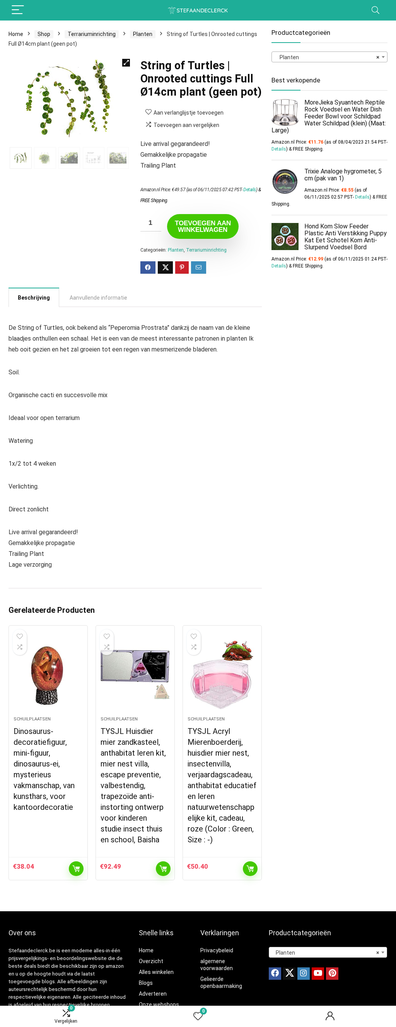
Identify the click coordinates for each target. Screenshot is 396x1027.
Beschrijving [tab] (34, 298)
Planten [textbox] (327, 57)
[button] (126, 63)
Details (249, 189)
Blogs (146, 983)
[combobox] (329, 56)
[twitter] (289, 973)
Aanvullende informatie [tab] (98, 298)
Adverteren (153, 994)
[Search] (375, 10)
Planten (142, 34)
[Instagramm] (303, 973)
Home (16, 34)
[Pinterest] (332, 973)
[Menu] (18, 10)
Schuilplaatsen (32, 719)
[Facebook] (275, 973)
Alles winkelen (156, 972)
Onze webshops (159, 1004)
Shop (44, 34)
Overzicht (151, 961)
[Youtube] (318, 973)
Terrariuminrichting (92, 34)
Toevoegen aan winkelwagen (203, 226)
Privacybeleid (216, 950)
